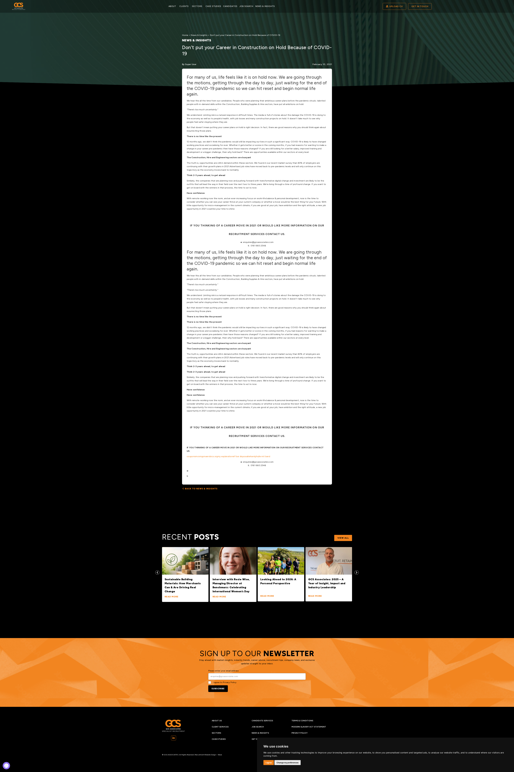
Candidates (230, 6)
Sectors (197, 6)
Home (185, 35)
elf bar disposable (241, 456)
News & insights (260, 733)
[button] (157, 572)
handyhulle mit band (260, 456)
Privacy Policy (230, 682)
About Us (217, 721)
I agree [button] (269, 762)
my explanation (225, 456)
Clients (184, 6)
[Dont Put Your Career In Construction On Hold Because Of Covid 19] (6, 765)
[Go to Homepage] (19, 6)
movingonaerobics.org (207, 456)
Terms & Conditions (302, 721)
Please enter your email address (223, 671)
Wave (220, 755)
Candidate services (262, 721)
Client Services (220, 727)
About (172, 6)
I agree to (225, 682)
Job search (246, 6)
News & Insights (265, 6)
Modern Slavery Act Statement (309, 727)
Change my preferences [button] (287, 762)
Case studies (213, 6)
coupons (191, 456)
